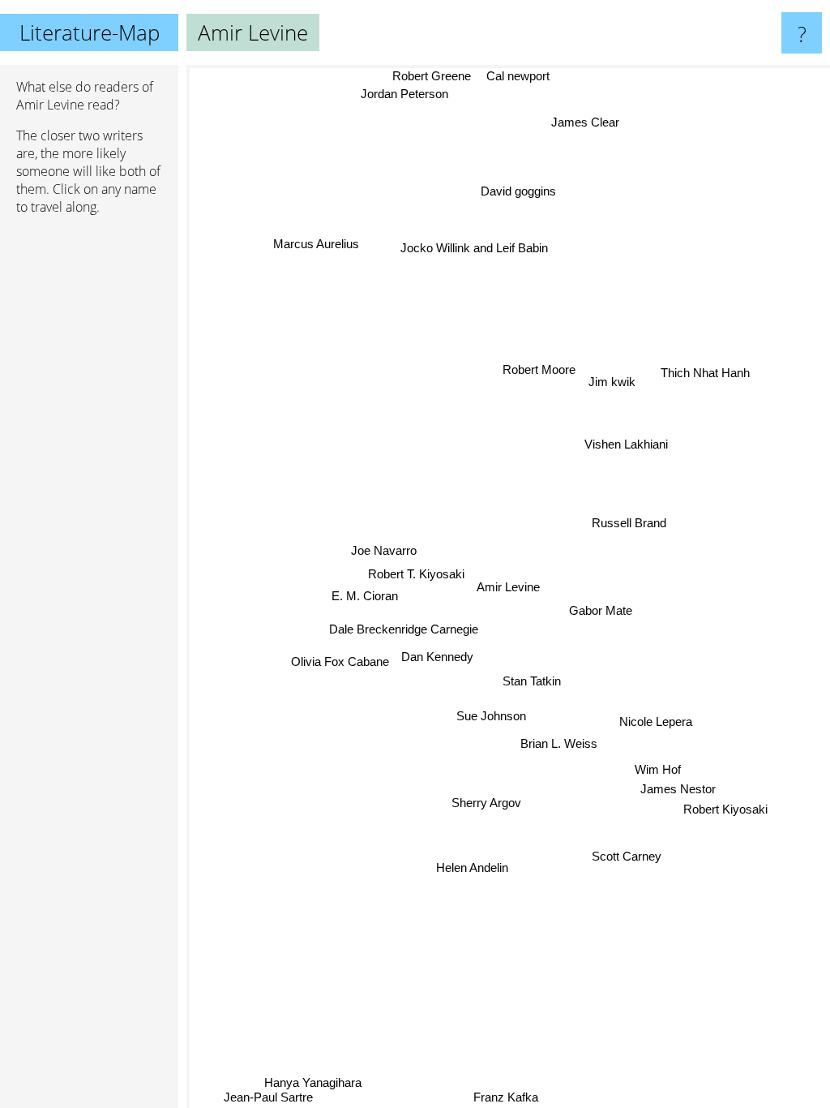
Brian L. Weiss (558, 743)
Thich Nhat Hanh (708, 381)
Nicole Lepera (656, 720)
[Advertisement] (89, 476)
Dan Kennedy (436, 671)
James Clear (585, 121)
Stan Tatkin (532, 682)
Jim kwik (611, 382)
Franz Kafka (502, 1097)
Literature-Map (89, 32)
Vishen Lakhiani (626, 444)
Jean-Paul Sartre (266, 1097)
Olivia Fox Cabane (338, 651)
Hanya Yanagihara (313, 1082)
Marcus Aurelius (315, 244)
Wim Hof (658, 768)
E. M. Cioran (365, 596)
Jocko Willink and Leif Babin (474, 248)
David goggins (518, 191)
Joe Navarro (384, 550)
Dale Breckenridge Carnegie (403, 630)
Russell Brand (629, 526)
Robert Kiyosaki (726, 807)
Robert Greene (431, 76)
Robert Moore (539, 369)
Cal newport (517, 76)
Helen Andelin (471, 867)
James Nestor (679, 786)
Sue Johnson (491, 716)
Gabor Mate (600, 609)
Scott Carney (628, 854)
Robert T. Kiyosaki (416, 574)
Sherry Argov (485, 802)
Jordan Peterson (403, 94)
